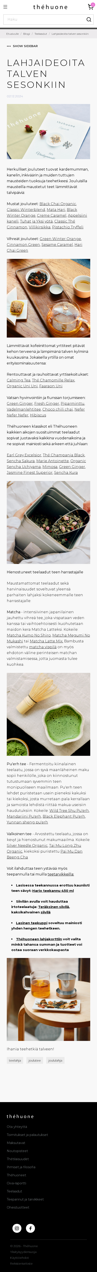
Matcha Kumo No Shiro (29, 635)
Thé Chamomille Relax (53, 380)
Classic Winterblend (26, 210)
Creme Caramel (51, 215)
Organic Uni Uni (22, 386)
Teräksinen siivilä (53, 907)
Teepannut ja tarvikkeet (25, 1199)
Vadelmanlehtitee (24, 409)
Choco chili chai (57, 409)
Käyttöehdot (19, 1257)
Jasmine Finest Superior (30, 472)
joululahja (55, 1060)
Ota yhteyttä (17, 1127)
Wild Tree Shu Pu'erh (69, 810)
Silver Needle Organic (27, 845)
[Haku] (89, 19)
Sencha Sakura (21, 461)
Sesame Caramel (57, 245)
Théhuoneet (16, 1175)
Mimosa (50, 467)
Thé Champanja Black (64, 455)
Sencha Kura (66, 472)
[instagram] (16, 1228)
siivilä (46, 912)
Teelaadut (14, 1191)
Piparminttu (72, 403)
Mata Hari (56, 210)
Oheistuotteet (18, 1207)
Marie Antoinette (52, 461)
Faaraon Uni (50, 386)
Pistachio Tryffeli (67, 227)
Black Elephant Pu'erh (64, 816)
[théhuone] (50, 6)
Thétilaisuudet (18, 1159)
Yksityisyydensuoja (23, 1252)
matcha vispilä (43, 647)
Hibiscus (38, 415)
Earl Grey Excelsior (24, 455)
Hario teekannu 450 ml (53, 890)
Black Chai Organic (57, 204)
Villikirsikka (40, 227)
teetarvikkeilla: (61, 874)
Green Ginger (20, 403)
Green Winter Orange (60, 239)
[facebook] (30, 1228)
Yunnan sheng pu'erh (27, 822)
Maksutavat (16, 1143)
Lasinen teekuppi (31, 923)
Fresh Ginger (46, 403)
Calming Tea (18, 380)
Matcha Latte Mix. (46, 641)
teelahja (15, 1060)
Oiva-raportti (16, 1183)
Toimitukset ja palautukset (27, 1135)
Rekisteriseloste (21, 1263)
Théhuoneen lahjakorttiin (39, 939)
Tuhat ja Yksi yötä (36, 221)
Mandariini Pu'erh (24, 816)
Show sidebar (25, 46)
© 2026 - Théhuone (24, 1246)
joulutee (35, 1060)
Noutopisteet (17, 1151)
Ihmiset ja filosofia (21, 1167)
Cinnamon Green (23, 245)
